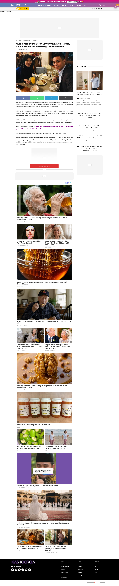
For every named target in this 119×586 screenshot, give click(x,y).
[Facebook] (93, 9)
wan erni (20, 49)
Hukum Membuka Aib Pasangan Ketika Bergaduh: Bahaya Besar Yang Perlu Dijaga (90, 115)
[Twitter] (96, 9)
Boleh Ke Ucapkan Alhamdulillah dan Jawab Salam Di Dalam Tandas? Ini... (89, 94)
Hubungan (34, 40)
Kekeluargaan (26, 40)
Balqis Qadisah (80, 98)
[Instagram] (94, 9)
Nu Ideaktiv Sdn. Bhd (90, 582)
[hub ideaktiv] (104, 4)
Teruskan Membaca (44, 166)
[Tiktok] (98, 9)
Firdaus (86, 119)
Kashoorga (19, 40)
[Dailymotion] (102, 9)
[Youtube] (100, 9)
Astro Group (102, 582)
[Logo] (18, 5)
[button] (100, 5)
